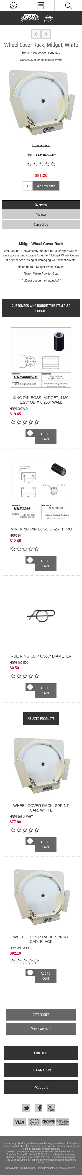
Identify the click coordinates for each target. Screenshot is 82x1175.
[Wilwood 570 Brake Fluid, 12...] (46, 34)
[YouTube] (50, 1108)
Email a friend (41, 145)
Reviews (41, 214)
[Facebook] (38, 1108)
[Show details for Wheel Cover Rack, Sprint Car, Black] (41, 897)
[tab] (41, 204)
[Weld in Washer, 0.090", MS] (36, 34)
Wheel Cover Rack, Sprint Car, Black (41, 939)
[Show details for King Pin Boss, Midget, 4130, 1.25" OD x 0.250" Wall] (41, 357)
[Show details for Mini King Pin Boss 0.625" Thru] (41, 489)
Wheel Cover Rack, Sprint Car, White (41, 808)
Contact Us (41, 224)
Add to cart (46, 186)
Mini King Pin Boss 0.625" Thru (41, 529)
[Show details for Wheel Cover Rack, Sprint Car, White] (41, 765)
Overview (41, 204)
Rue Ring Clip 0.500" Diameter (41, 656)
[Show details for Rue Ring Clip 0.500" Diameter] (41, 616)
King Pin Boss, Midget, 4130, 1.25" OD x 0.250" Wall (41, 400)
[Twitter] (26, 1108)
